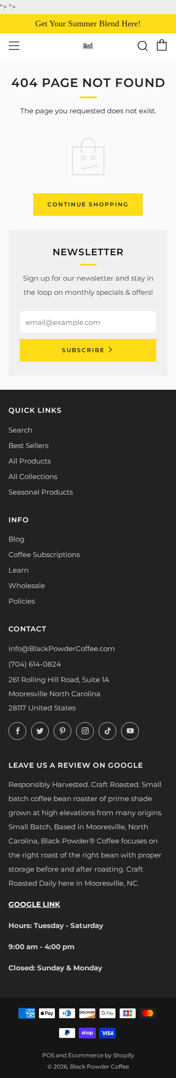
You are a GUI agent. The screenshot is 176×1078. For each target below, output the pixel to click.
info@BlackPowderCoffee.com (61, 648)
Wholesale (26, 585)
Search (20, 429)
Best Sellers (28, 445)
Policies (21, 601)
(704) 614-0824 (34, 664)
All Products (29, 460)
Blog (16, 539)
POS (48, 1055)
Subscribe (83, 350)
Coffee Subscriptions (44, 554)
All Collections (32, 476)
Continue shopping (88, 204)
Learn (18, 570)
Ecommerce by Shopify (101, 1055)
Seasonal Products (40, 492)
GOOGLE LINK (34, 904)
